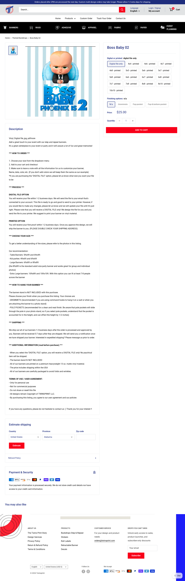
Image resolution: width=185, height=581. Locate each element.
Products (69, 18)
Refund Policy (14, 458)
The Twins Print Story (37, 533)
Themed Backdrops (19, 38)
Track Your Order (104, 18)
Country (12, 431)
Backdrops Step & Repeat (72, 533)
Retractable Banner (69, 545)
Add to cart (141, 130)
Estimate (17, 445)
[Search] (122, 9)
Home (58, 18)
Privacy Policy (34, 541)
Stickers (64, 537)
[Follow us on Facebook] (83, 571)
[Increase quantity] (132, 120)
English (34, 567)
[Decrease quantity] (119, 120)
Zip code (80, 431)
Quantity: (111, 121)
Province (46, 431)
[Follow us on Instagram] (88, 571)
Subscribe (136, 555)
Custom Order (86, 18)
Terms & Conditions (36, 549)
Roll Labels (66, 541)
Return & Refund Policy (38, 545)
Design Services (35, 537)
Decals (64, 549)
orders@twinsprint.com (104, 540)
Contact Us (120, 18)
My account (154, 11)
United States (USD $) (54, 567)
